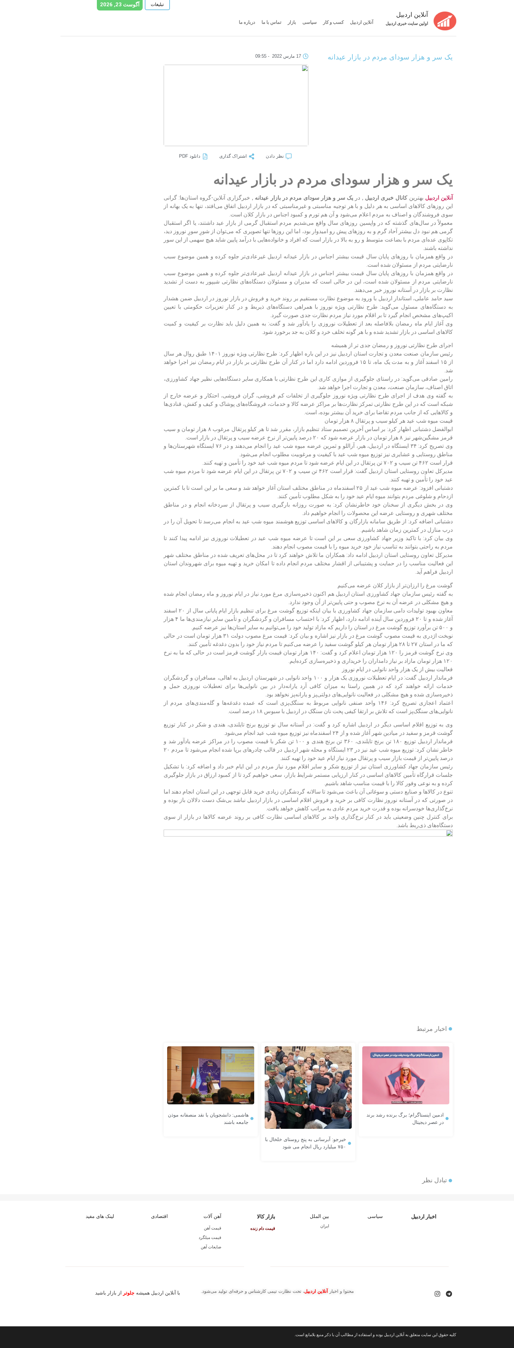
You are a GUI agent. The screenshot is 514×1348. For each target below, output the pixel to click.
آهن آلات (212, 1216)
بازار (292, 22)
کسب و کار (333, 22)
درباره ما (247, 22)
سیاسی (309, 22)
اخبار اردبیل (423, 1216)
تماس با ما (271, 22)
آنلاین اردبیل (361, 22)
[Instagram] (437, 1294)
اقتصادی (159, 1216)
